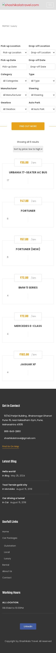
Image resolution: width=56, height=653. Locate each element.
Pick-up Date (8, 60)
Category (6, 74)
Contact (7, 577)
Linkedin (28, 626)
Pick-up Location (10, 46)
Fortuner (28, 211)
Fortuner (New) (28, 249)
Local (7, 552)
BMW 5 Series (28, 287)
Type (31, 74)
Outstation (10, 545)
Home (5, 26)
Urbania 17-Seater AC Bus (28, 172)
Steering (34, 88)
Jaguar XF (28, 364)
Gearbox (6, 102)
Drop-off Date (37, 60)
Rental (5, 564)
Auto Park (34, 102)
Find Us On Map (10, 446)
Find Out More (28, 126)
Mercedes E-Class (28, 326)
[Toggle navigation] (50, 4)
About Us (7, 571)
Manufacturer (9, 88)
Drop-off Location (39, 46)
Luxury (7, 558)
